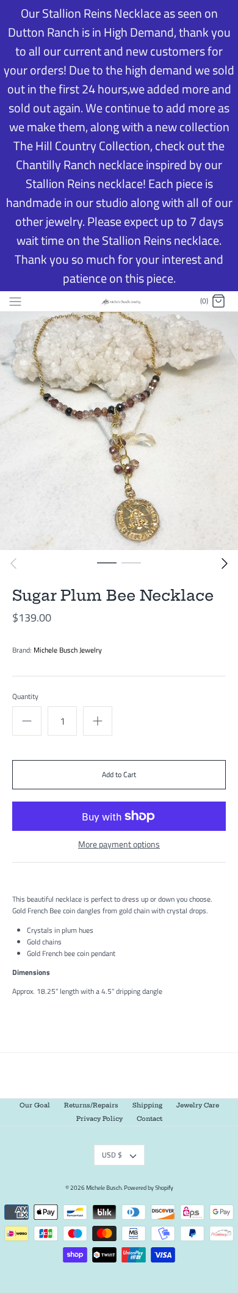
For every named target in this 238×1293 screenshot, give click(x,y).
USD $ (112, 1155)
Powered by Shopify (148, 1187)
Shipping (147, 1105)
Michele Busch (103, 1187)
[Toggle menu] (15, 301)
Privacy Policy (99, 1119)
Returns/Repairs (91, 1105)
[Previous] (13, 563)
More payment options (119, 844)
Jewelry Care (197, 1105)
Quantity (25, 697)
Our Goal (35, 1105)
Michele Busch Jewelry (68, 650)
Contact (149, 1119)
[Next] (224, 563)
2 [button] (131, 562)
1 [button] (107, 562)
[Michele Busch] (119, 301)
